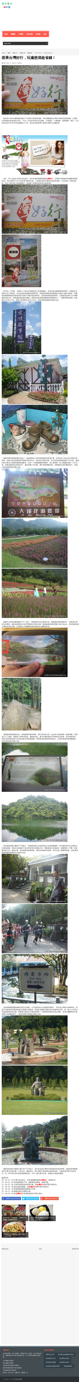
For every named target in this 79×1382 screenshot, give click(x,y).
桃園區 (13, 34)
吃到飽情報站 (68, 1366)
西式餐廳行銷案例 (8, 1363)
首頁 (6, 34)
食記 (45, 34)
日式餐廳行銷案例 (8, 1360)
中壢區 (21, 34)
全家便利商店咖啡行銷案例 (11, 1365)
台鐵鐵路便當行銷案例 (9, 1370)
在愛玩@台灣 (50, 1354)
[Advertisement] (45, 16)
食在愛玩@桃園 (51, 1362)
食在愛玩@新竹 (64, 1362)
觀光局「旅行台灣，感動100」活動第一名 (15, 1372)
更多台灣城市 (24, 38)
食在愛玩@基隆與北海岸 (66, 1354)
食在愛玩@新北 (64, 1358)
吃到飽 (38, 34)
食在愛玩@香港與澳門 (53, 1366)
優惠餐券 (14, 38)
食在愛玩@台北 (51, 1358)
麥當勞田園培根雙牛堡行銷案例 (12, 1368)
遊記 (6, 38)
